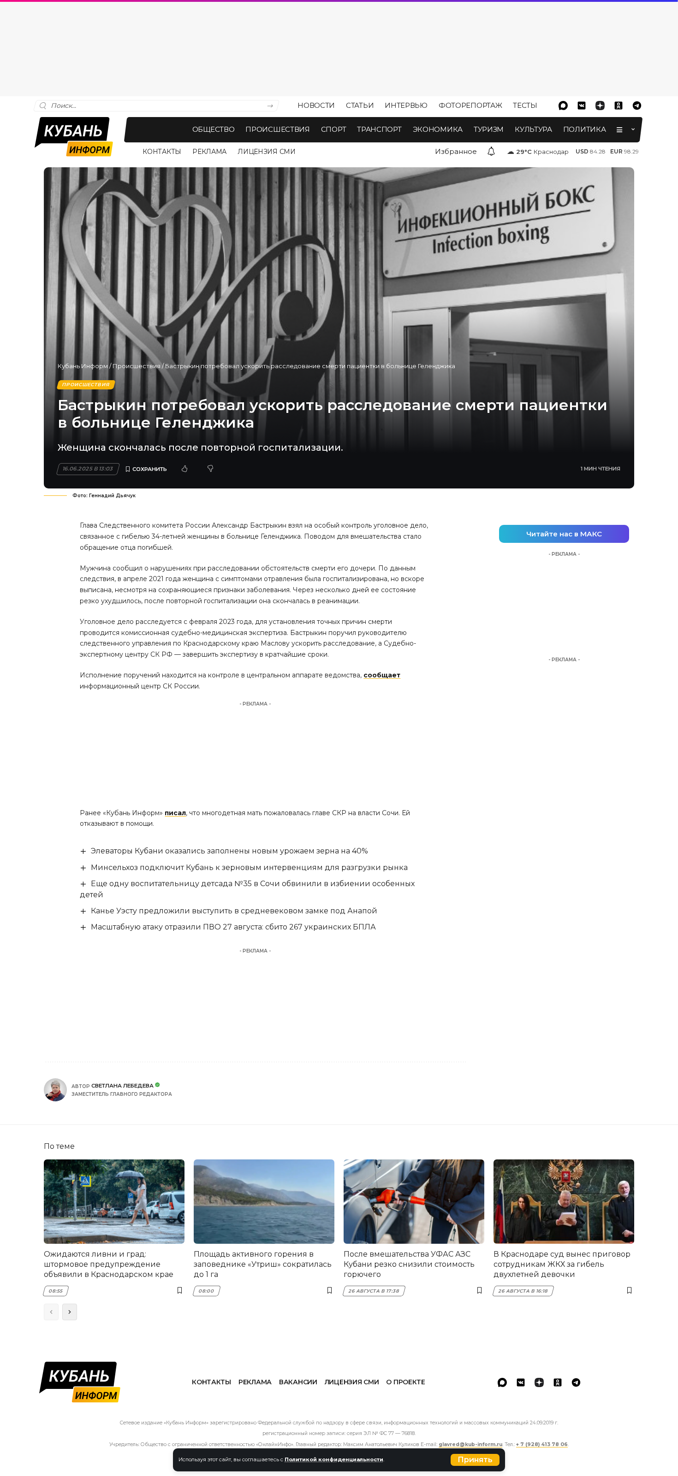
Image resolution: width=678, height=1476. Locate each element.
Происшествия (137, 366)
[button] (475, 1460)
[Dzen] (600, 105)
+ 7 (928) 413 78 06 (542, 1444)
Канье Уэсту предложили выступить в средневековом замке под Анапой (234, 910)
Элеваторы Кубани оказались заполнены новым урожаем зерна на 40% (229, 851)
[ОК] (618, 105)
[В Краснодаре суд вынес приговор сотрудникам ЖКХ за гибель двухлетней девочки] (564, 1201)
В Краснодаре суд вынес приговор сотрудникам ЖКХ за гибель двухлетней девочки (562, 1264)
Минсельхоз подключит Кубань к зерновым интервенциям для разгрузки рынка (249, 867)
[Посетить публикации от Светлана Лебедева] (55, 1089)
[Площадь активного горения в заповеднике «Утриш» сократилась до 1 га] (264, 1201)
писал (175, 813)
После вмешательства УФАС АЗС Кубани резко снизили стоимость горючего (409, 1264)
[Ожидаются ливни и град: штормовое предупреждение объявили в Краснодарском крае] (114, 1201)
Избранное (456, 151)
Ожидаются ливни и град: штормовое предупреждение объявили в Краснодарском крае (108, 1264)
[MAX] (563, 105)
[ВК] (581, 105)
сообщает (381, 675)
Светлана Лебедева (122, 1085)
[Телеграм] (636, 105)
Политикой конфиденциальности (334, 1459)
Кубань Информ (83, 366)
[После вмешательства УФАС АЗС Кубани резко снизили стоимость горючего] (414, 1201)
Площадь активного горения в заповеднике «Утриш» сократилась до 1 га (263, 1264)
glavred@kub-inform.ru (470, 1444)
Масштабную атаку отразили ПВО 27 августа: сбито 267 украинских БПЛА (233, 927)
